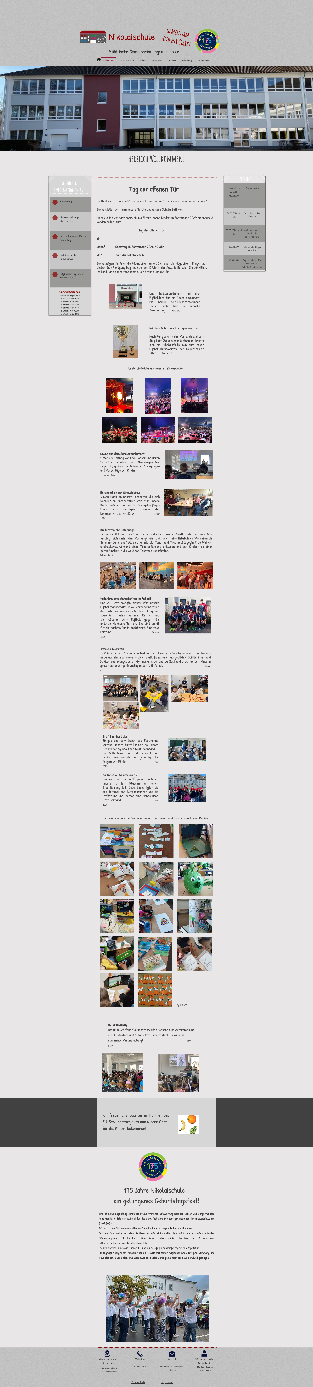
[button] (156, 108)
